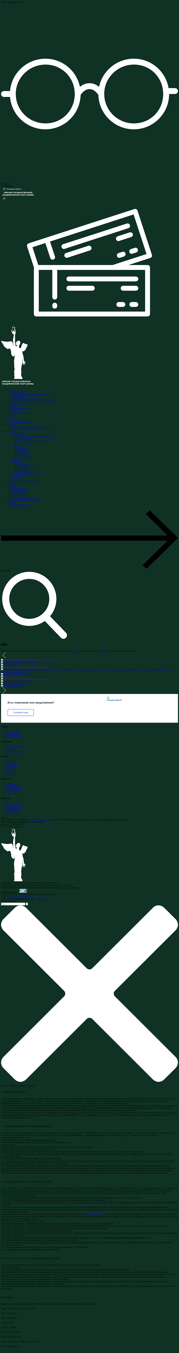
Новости (10, 773)
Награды (10, 769)
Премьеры (10, 749)
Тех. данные (11, 766)
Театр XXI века (13, 791)
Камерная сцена (13, 734)
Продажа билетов (14, 803)
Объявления (11, 813)
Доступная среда (13, 810)
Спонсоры (11, 771)
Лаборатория (12, 793)
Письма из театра (14, 786)
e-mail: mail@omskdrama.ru (40, 820)
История (10, 761)
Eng (2, 4)
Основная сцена (13, 732)
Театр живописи (13, 736)
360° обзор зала (13, 808)
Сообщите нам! (20, 712)
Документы (11, 764)
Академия (10, 784)
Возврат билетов (13, 806)
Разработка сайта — (10, 892)
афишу (104, 651)
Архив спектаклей (14, 751)
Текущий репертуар (15, 747)
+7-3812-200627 (42, 899)
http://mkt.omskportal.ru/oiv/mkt (20, 897)
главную (76, 651)
